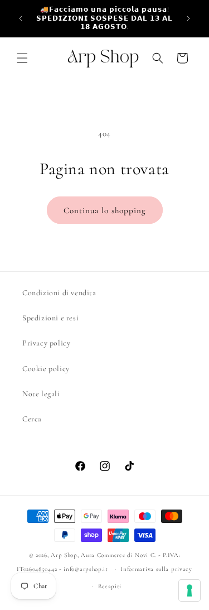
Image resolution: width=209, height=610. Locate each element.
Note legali (41, 393)
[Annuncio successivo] (188, 18)
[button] (22, 58)
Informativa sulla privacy (156, 569)
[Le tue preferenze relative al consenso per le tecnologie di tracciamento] (189, 590)
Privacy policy (46, 343)
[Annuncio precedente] (20, 18)
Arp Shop (64, 555)
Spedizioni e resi (50, 318)
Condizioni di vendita (59, 292)
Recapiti (110, 586)
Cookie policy (46, 368)
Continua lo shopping (105, 210)
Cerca (32, 419)
